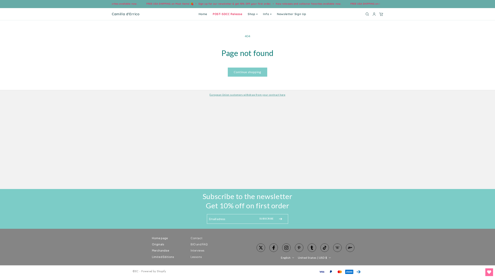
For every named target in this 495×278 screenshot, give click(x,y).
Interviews (198, 250)
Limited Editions (163, 257)
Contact (196, 238)
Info (267, 14)
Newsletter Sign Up (291, 14)
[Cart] (381, 14)
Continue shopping (247, 72)
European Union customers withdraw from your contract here (247, 94)
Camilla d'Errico (126, 14)
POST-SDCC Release (227, 14)
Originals (158, 244)
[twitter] (261, 247)
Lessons (196, 257)
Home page (160, 238)
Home (203, 14)
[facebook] (273, 247)
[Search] (367, 14)
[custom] (286, 247)
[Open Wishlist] (489, 272)
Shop (253, 14)
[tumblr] (312, 247)
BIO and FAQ (199, 244)
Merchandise (160, 250)
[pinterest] (299, 247)
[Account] (374, 14)
